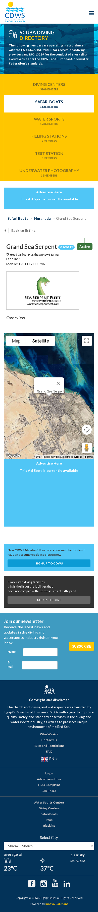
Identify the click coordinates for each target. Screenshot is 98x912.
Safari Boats (49, 103)
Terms (89, 456)
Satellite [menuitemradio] (40, 341)
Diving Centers (49, 86)
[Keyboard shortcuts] (38, 457)
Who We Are (49, 734)
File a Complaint (49, 785)
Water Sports (49, 121)
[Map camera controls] (87, 430)
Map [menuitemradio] (16, 341)
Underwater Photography (49, 172)
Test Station (49, 155)
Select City (49, 837)
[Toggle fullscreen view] (87, 341)
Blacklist (49, 825)
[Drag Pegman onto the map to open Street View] (87, 448)
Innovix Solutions (56, 903)
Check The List (49, 600)
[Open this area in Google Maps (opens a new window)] (13, 455)
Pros (49, 820)
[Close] (58, 383)
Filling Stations (49, 138)
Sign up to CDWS (49, 563)
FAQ (49, 751)
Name (12, 651)
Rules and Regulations (49, 746)
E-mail (10, 664)
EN (51, 758)
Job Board (49, 791)
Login (49, 773)
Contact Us (49, 740)
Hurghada (42, 218)
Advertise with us (49, 779)
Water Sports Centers (49, 802)
